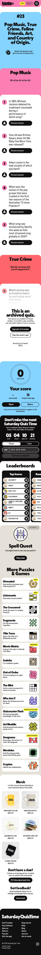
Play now (20, 558)
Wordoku (8, 750)
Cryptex (7, 764)
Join (22, 3)
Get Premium (7, 923)
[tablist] (20, 444)
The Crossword (11, 607)
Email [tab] (29, 443)
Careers (25, 933)
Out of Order (10, 672)
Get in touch (26, 936)
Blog (23, 928)
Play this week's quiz (20, 335)
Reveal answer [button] (17, 123)
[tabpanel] (20, 450)
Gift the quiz (7, 936)
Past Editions (7, 925)
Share (30, 404)
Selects (5, 931)
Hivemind (8, 581)
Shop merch (26, 923)
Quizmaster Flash (13, 711)
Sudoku (7, 660)
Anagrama (9, 737)
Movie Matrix (11, 646)
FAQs (23, 925)
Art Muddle (9, 724)
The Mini (8, 685)
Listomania (9, 595)
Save (11, 404)
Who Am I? (9, 698)
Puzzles (5, 933)
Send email (20, 898)
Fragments (9, 620)
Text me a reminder (21, 455)
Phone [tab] (11, 443)
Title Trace (9, 633)
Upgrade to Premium (20, 329)
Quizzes (5, 928)
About (24, 931)
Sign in (29, 3)
